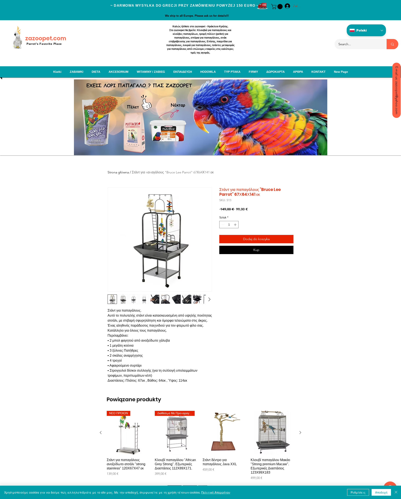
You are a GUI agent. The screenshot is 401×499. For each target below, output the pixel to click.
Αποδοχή (381, 492)
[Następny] (300, 432)
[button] (277, 6)
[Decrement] (222, 224)
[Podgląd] (224, 433)
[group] (200, 446)
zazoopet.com (45, 38)
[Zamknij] (395, 492)
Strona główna (118, 172)
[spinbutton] (229, 224)
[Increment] (235, 224)
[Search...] (392, 44)
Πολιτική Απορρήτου (215, 492)
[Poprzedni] (100, 432)
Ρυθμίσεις (358, 492)
